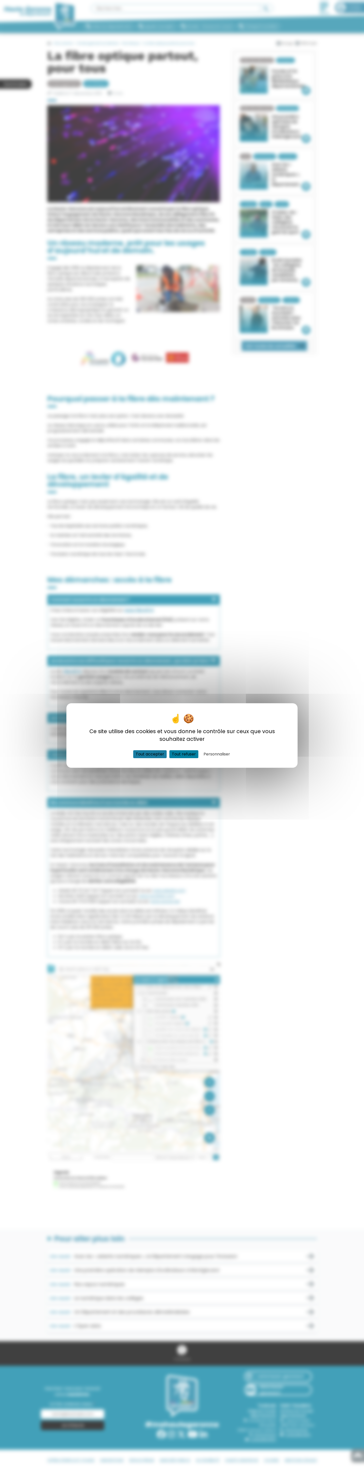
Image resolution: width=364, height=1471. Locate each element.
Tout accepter (150, 754)
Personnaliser (217, 754)
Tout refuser (184, 754)
